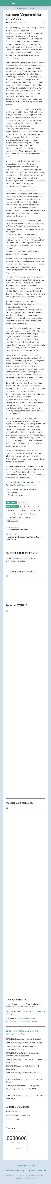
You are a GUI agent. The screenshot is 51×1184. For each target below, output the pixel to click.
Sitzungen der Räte (16, 1034)
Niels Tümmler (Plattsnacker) (18, 1115)
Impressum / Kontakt (25, 1166)
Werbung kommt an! (37, 1171)
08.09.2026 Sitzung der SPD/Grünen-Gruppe (24, 1042)
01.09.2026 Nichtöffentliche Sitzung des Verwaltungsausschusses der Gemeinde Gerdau (22, 1088)
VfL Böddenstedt (12, 521)
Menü (12, 3)
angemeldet (19, 558)
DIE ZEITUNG (35, 510)
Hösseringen (11, 517)
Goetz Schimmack (13, 1119)
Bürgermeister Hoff (27, 485)
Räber (20, 517)
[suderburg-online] (25, 8)
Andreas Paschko (12, 22)
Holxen (32, 514)
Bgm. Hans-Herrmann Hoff (29, 507)
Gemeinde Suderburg (14, 514)
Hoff (25, 514)
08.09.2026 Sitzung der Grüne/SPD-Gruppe (23, 1039)
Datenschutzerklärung (14, 1171)
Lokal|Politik (22, 503)
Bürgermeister (23, 510)
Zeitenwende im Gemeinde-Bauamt (20, 1007)
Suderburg (28, 517)
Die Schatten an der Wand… (17, 530)
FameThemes (33, 1178)
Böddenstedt (11, 510)
